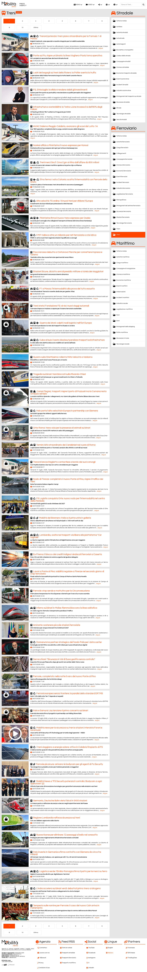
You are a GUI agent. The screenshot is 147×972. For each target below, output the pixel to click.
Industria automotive (123, 90)
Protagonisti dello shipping (125, 326)
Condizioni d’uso (44, 967)
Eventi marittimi (121, 286)
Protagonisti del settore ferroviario (128, 205)
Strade (118, 108)
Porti (118, 321)
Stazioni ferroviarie (122, 217)
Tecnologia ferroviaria (124, 223)
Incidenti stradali (122, 84)
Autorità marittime (122, 257)
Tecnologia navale (122, 344)
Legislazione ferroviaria (124, 194)
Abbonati (43, 957)
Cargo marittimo (122, 262)
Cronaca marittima (123, 274)
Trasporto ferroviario (69, 957)
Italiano (110, 953)
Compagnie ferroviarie (124, 159)
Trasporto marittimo (69, 963)
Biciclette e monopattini (124, 50)
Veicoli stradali (121, 119)
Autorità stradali (122, 32)
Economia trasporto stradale (126, 73)
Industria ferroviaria (123, 188)
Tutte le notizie (121, 21)
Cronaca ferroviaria (123, 165)
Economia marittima (123, 280)
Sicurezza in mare (122, 338)
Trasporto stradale (68, 953)
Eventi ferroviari (121, 176)
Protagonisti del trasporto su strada (128, 96)
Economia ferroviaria (123, 171)
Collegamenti (121, 153)
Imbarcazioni (120, 292)
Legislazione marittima (124, 309)
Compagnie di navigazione (125, 268)
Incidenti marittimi (122, 297)
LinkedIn (91, 967)
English (110, 947)
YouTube (91, 947)
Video (90, 4)
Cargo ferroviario (122, 147)
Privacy (40, 963)
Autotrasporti (121, 44)
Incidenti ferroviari (122, 182)
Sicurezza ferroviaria (123, 211)
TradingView (132, 957)
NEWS (78, 4)
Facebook (91, 953)
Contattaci (43, 947)
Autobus (119, 26)
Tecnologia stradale (123, 113)
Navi (118, 315)
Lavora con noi (44, 953)
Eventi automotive (122, 79)
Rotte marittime (122, 332)
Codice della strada (123, 55)
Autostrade (120, 38)
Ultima (35, 27)
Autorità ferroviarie (123, 142)
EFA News (131, 953)
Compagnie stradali (123, 61)
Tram (118, 229)
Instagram (91, 957)
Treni (118, 234)
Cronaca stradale (122, 67)
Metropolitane (121, 200)
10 (22, 27)
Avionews (131, 947)
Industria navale (122, 303)
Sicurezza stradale (123, 102)
